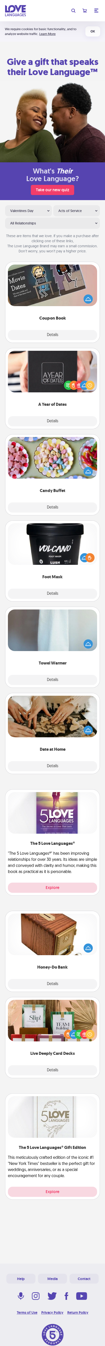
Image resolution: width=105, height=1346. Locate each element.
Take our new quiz (52, 190)
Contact (84, 1279)
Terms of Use (27, 1312)
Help (21, 1279)
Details (52, 335)
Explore (52, 887)
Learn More (47, 34)
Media (52, 1279)
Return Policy (77, 1312)
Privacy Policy (52, 1312)
